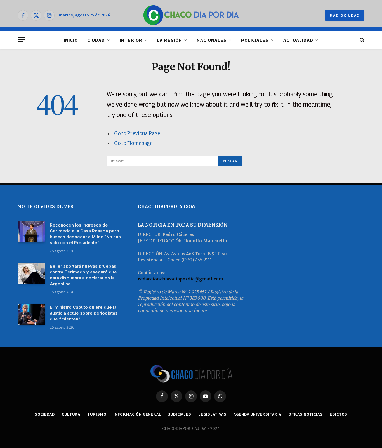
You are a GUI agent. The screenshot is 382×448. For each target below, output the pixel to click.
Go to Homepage (133, 143)
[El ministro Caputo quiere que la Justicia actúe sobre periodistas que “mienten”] (31, 314)
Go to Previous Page (137, 133)
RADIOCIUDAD (345, 15)
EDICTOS (338, 414)
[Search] (361, 40)
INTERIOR (131, 40)
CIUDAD (96, 40)
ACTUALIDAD (298, 40)
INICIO (71, 40)
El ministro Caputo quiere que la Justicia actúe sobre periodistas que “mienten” (84, 313)
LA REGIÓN (169, 40)
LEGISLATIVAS (212, 414)
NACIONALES (212, 40)
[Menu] (21, 40)
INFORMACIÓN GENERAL (137, 414)
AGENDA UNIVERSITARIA (257, 414)
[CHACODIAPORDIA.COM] (191, 15)
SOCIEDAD (45, 414)
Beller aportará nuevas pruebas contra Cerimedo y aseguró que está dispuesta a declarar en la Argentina (83, 274)
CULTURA (71, 414)
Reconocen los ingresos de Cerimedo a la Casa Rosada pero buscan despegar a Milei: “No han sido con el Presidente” (85, 233)
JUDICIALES (179, 414)
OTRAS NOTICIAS (305, 414)
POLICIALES (255, 40)
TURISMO (96, 414)
